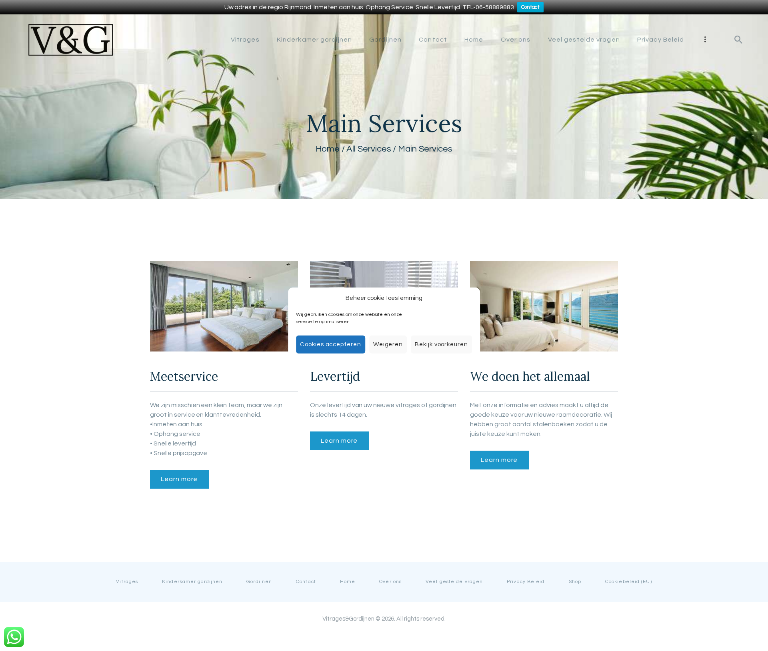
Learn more (179, 479)
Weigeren (388, 344)
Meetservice (184, 376)
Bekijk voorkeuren (441, 344)
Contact (530, 7)
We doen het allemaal (530, 376)
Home (328, 149)
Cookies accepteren (330, 344)
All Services (368, 149)
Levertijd (335, 376)
